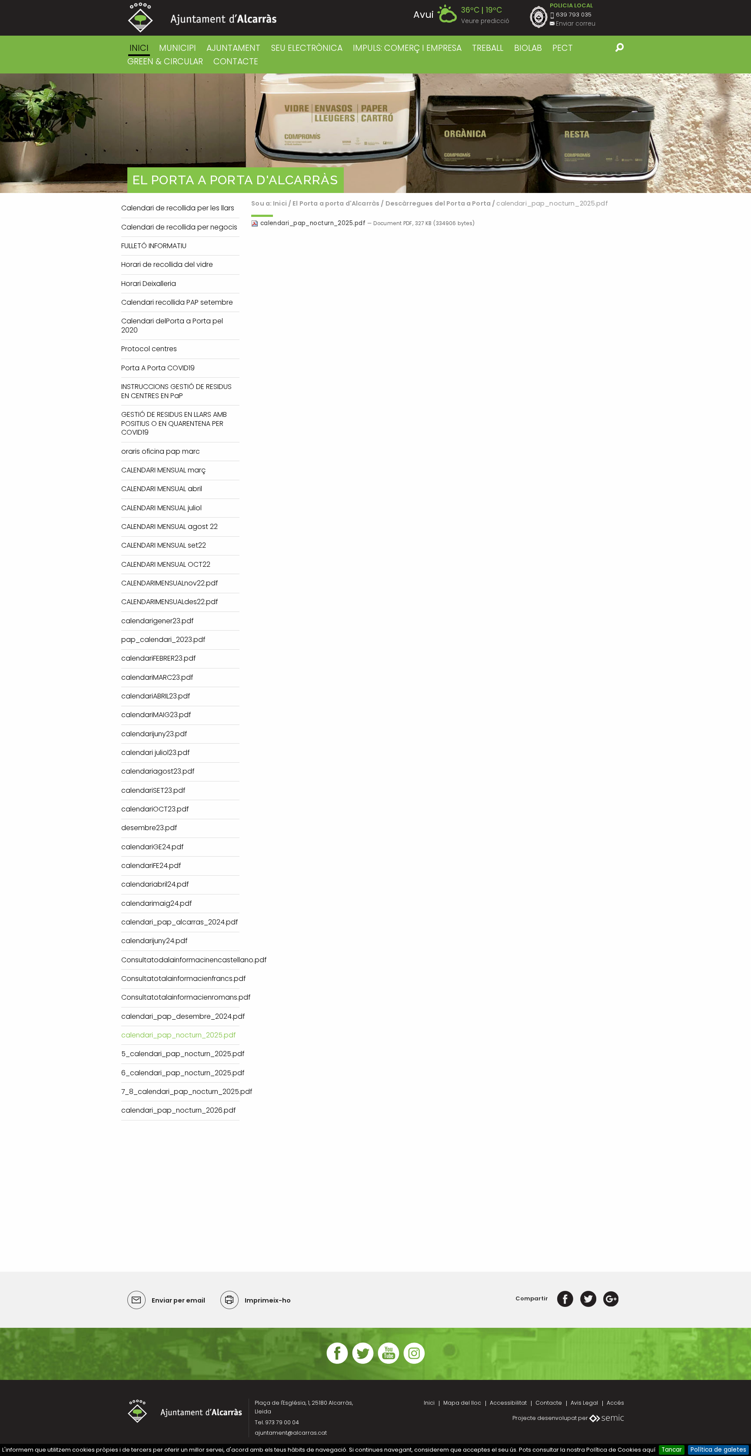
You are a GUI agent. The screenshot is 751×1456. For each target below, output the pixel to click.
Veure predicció (485, 21)
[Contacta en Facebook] (337, 1363)
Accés (615, 1402)
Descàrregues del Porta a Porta (438, 203)
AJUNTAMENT (233, 48)
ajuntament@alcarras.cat (291, 1432)
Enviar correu (575, 24)
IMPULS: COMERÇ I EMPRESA (407, 48)
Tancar (671, 1450)
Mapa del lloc (462, 1402)
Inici (139, 48)
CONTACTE (235, 61)
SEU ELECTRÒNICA (306, 48)
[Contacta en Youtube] (388, 1363)
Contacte (548, 1402)
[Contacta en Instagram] (414, 1363)
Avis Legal (584, 1402)
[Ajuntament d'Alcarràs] (202, 17)
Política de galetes (718, 1450)
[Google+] (610, 1298)
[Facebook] (565, 1298)
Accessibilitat (508, 1402)
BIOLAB (528, 48)
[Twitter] (588, 1298)
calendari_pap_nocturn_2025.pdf (312, 223)
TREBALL (487, 48)
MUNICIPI (177, 48)
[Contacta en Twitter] (363, 1363)
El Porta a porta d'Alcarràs (335, 203)
